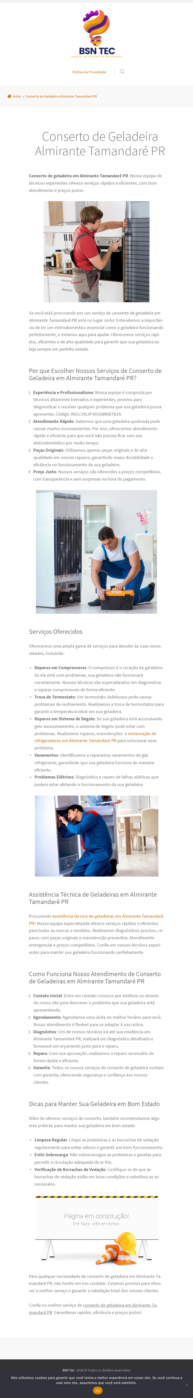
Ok (97, 1390)
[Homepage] (96, 35)
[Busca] (117, 66)
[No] (186, 1384)
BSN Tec (68, 1370)
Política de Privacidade (89, 72)
